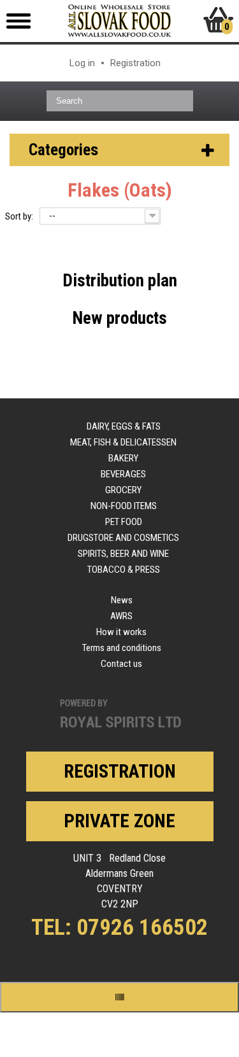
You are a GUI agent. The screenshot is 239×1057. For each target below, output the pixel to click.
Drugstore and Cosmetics (123, 537)
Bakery (123, 458)
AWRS (121, 616)
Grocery (123, 490)
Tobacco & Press (123, 569)
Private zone (119, 821)
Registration (135, 63)
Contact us (121, 663)
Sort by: (19, 216)
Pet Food (123, 522)
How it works (121, 632)
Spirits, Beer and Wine (123, 553)
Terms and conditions (121, 648)
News (122, 600)
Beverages (123, 474)
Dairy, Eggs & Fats (124, 426)
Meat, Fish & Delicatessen (123, 442)
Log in (82, 63)
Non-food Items (124, 506)
